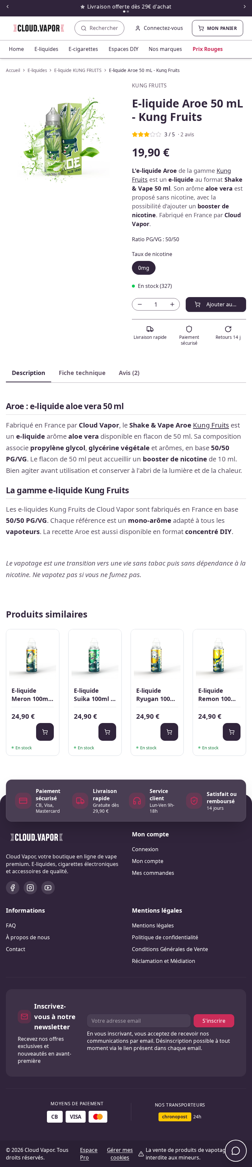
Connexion (145, 849)
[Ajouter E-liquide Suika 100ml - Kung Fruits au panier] (107, 732)
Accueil (13, 70)
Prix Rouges (208, 49)
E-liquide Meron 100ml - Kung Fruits (32, 695)
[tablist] (126, 373)
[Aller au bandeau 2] (128, 12)
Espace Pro (88, 1153)
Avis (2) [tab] (129, 373)
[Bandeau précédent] (7, 6)
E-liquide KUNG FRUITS (77, 70)
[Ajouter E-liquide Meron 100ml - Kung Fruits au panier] (45, 732)
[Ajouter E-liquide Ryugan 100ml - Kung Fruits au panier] (169, 732)
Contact (15, 949)
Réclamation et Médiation (163, 961)
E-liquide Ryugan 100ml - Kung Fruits (157, 695)
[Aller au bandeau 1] (124, 12)
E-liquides (46, 49)
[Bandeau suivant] (244, 6)
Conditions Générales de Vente (170, 949)
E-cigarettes (83, 49)
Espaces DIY (123, 49)
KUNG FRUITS (149, 85)
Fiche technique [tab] (82, 373)
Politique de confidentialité (165, 937)
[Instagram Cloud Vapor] (30, 888)
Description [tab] (28, 373)
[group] (63, 139)
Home (16, 49)
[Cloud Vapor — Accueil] (34, 28)
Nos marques (165, 49)
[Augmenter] (172, 304)
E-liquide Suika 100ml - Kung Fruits (93, 695)
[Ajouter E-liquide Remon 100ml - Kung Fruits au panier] (232, 732)
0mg (143, 267)
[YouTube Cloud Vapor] (48, 888)
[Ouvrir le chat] (235, 1150)
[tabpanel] (126, 488)
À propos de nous (28, 937)
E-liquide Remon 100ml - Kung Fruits (218, 695)
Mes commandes (153, 872)
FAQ (11, 925)
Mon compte (147, 861)
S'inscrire (213, 1020)
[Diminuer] (139, 304)
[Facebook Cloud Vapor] (12, 888)
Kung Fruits (211, 425)
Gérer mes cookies (120, 1153)
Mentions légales (153, 925)
